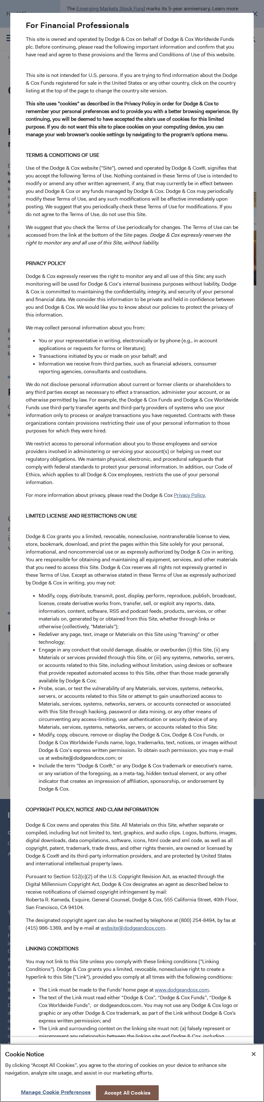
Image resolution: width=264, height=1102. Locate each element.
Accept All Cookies (127, 1092)
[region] (132, 1073)
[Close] (254, 1054)
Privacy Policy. (190, 495)
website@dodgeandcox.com (133, 928)
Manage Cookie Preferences (56, 1092)
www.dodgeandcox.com (182, 989)
